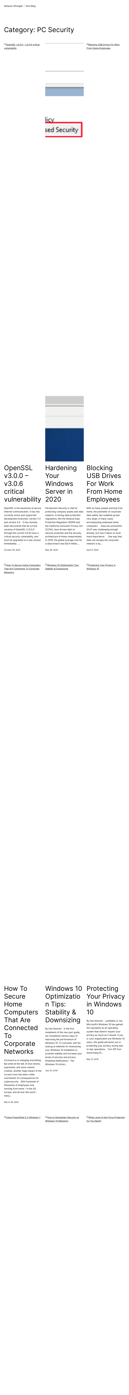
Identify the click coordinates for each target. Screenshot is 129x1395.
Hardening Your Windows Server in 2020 (61, 483)
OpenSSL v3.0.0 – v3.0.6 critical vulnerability (22, 483)
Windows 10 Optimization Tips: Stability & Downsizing (63, 1004)
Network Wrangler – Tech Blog (20, 6)
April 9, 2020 (93, 550)
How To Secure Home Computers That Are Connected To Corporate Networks (21, 1020)
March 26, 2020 (11, 1102)
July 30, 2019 (51, 1070)
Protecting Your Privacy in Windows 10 (106, 1000)
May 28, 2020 (51, 550)
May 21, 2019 (93, 1059)
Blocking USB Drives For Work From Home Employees (104, 483)
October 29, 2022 (12, 550)
